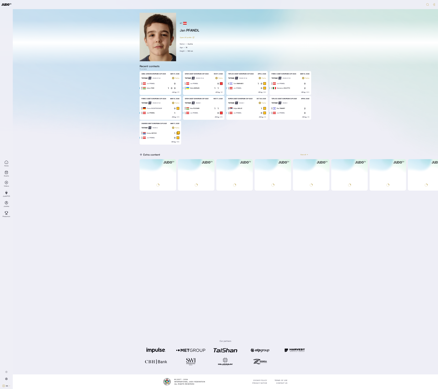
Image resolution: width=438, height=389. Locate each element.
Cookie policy (260, 380)
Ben (281, 108)
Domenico (283, 88)
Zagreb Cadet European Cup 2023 (154, 123)
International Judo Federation (189, 382)
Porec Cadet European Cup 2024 (283, 74)
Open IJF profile (186, 37)
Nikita (194, 88)
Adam (150, 88)
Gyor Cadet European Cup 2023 (197, 98)
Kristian (152, 133)
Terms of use (281, 380)
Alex (194, 108)
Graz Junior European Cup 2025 (153, 74)
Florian (154, 108)
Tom (238, 83)
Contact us (281, 383)
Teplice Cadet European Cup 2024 (241, 74)
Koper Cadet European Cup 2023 (240, 98)
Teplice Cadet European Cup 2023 (284, 98)
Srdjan (237, 108)
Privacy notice (259, 383)
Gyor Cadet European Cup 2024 (197, 74)
